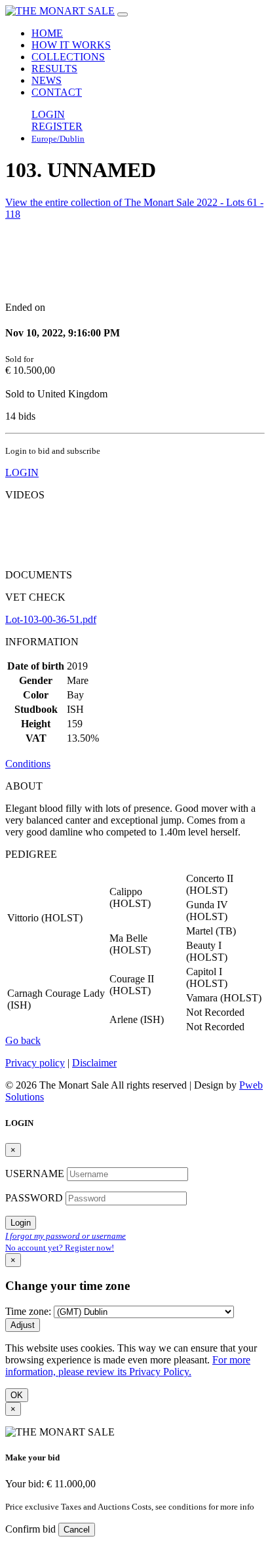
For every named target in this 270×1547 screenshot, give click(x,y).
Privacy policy (35, 1062)
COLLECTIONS (68, 56)
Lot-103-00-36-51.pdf (50, 619)
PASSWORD (35, 1197)
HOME (47, 33)
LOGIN (48, 114)
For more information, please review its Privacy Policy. (127, 1365)
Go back (23, 1040)
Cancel (77, 1530)
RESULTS (54, 68)
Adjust (22, 1325)
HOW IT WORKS (71, 44)
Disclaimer (94, 1062)
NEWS (46, 80)
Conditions (27, 763)
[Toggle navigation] (122, 14)
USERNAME (36, 1173)
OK (16, 1395)
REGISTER (57, 126)
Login (20, 1223)
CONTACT (56, 92)
